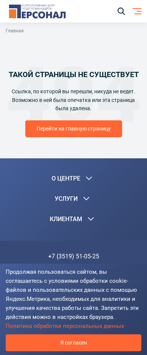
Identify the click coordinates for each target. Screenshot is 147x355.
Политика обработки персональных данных (65, 326)
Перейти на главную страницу (74, 129)
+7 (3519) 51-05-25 (73, 256)
